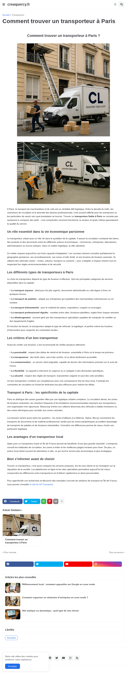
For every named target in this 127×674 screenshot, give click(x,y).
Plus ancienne (116, 552)
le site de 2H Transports (41, 484)
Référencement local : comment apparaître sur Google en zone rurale (58, 584)
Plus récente (10, 552)
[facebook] (19, 564)
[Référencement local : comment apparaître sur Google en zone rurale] (12, 588)
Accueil (5, 15)
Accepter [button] (12, 666)
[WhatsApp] (43, 501)
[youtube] (78, 564)
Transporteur (18, 15)
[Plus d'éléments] (61, 501)
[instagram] (107, 564)
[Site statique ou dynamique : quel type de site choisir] (12, 614)
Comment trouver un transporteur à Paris (16, 541)
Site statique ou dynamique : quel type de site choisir (50, 610)
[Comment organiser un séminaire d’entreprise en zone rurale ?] (12, 601)
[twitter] (49, 564)
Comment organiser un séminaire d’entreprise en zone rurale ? (55, 597)
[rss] (77, 658)
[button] (3, 4)
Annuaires (11, 638)
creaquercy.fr (18, 4)
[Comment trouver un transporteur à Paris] (22, 525)
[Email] (55, 501)
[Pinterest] (49, 501)
